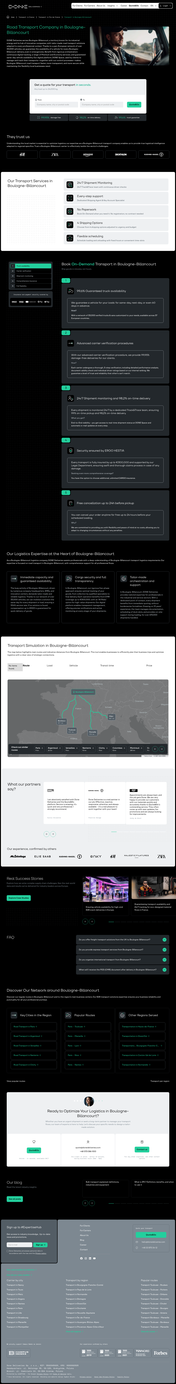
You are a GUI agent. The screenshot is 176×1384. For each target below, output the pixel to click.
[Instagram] (85, 1258)
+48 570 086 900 (88, 1151)
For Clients (77, 5)
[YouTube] (94, 1258)
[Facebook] (81, 1258)
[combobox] (56, 104)
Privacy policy (85, 1377)
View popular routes (16, 1081)
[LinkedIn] (90, 1258)
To (84, 100)
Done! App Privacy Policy (104, 1377)
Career (124, 5)
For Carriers (89, 5)
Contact (144, 5)
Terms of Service (59, 1374)
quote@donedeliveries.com (88, 1147)
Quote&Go (134, 5)
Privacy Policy (43, 1374)
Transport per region (159, 1081)
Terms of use (148, 756)
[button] (113, 5)
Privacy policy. (40, 1253)
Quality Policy (123, 1377)
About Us (101, 5)
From (40, 100)
